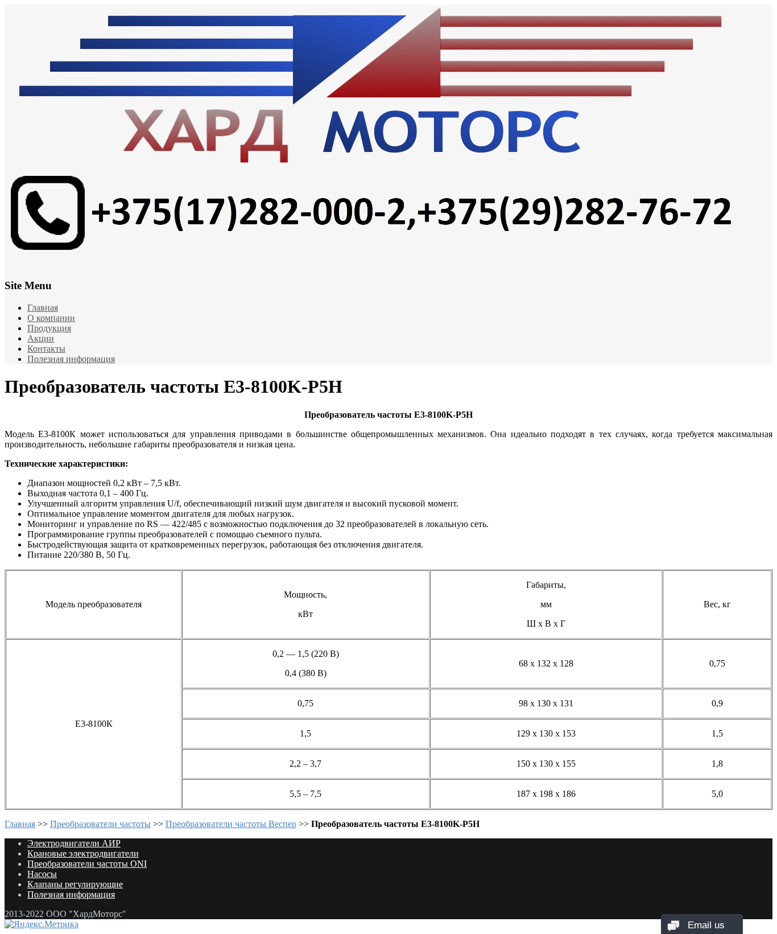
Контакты (46, 348)
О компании (51, 318)
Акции (40, 338)
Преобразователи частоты (100, 824)
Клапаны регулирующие (75, 884)
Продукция (49, 328)
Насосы (42, 874)
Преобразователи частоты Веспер (231, 824)
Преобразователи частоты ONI (87, 864)
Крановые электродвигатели (83, 853)
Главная (42, 307)
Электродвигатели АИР (74, 843)
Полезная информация (71, 359)
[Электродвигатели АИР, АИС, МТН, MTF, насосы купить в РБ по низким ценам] (388, 133)
